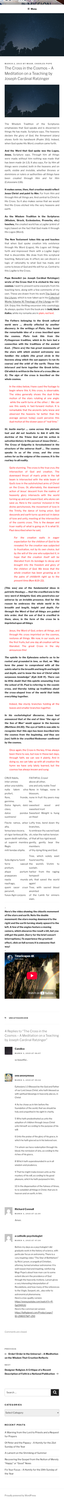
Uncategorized (18, 1018)
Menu (34, 9)
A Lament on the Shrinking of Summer (26, 1453)
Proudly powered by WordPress (20, 1495)
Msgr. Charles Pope (39, 64)
